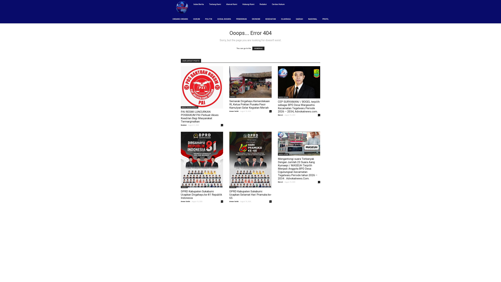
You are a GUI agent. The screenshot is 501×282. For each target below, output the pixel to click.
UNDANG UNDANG (180, 19)
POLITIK (208, 19)
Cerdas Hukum (278, 4)
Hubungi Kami (248, 4)
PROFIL (325, 19)
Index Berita (198, 4)
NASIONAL (312, 19)
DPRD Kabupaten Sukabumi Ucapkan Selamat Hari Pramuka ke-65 (250, 194)
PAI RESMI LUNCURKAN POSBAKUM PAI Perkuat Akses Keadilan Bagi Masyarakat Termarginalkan (200, 116)
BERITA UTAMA (283, 97)
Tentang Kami (215, 4)
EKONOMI (256, 19)
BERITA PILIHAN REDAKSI (190, 107)
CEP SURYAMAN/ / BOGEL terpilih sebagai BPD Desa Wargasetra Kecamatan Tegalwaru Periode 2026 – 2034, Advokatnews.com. (299, 106)
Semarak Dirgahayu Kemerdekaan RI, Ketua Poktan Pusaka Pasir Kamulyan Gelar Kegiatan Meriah (249, 104)
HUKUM (196, 19)
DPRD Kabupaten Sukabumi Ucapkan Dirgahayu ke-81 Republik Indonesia (201, 194)
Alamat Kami (231, 4)
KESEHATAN (270, 19)
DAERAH (299, 19)
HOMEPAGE (258, 48)
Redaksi (263, 4)
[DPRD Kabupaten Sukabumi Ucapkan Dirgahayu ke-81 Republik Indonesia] (202, 160)
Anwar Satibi (233, 111)
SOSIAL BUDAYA (224, 19)
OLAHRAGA (286, 19)
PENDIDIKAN (241, 19)
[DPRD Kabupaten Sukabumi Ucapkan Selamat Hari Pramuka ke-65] (250, 160)
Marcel (280, 115)
